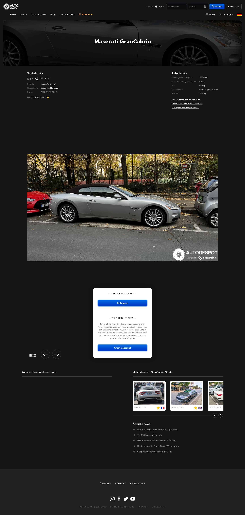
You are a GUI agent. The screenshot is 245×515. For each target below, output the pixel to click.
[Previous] (215, 415)
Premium (86, 14)
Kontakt (120, 484)
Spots (161, 7)
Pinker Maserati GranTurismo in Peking (156, 440)
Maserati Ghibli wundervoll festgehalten (157, 429)
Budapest (45, 88)
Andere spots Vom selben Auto (186, 99)
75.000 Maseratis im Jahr (149, 435)
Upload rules (67, 14)
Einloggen (122, 303)
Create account (122, 347)
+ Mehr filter (233, 6)
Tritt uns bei (38, 14)
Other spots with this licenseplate (187, 103)
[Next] (220, 415)
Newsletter (137, 484)
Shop (53, 14)
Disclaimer (158, 507)
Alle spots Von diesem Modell (185, 107)
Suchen (218, 6)
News (148, 7)
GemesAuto (46, 84)
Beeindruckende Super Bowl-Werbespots (158, 446)
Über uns (105, 484)
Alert (212, 14)
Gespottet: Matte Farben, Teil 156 (155, 451)
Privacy (143, 507)
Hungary (54, 88)
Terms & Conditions (122, 507)
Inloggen (228, 14)
